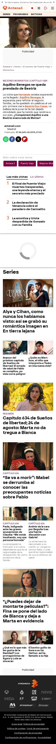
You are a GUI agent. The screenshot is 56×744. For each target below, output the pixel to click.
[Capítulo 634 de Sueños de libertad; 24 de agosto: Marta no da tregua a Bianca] (28, 397)
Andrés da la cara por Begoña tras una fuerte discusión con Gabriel (39, 532)
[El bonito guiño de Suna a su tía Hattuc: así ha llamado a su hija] (41, 638)
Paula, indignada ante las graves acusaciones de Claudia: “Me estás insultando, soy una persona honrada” (14, 533)
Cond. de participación (38, 728)
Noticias (36, 14)
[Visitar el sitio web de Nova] (46, 692)
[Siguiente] (54, 2)
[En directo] (32, 8)
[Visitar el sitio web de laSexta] (22, 692)
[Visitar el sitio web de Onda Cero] (34, 699)
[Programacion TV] (39, 8)
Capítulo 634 (11, 473)
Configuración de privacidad (28, 733)
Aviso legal (16, 724)
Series (6, 14)
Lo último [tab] (37, 176)
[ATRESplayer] (45, 8)
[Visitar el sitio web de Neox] (34, 692)
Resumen (8, 414)
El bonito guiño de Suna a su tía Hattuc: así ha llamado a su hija (40, 651)
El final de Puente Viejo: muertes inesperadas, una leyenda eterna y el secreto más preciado (29, 188)
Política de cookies (16, 728)
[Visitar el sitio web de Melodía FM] (12, 705)
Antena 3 (7, 66)
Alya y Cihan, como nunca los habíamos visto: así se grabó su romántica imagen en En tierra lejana (25, 321)
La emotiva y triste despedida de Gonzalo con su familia (28, 221)
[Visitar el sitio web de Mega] (9, 699)
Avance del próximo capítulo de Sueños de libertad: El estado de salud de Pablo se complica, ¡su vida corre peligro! (14, 365)
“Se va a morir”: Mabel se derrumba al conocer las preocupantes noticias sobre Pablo (27, 487)
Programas (20, 14)
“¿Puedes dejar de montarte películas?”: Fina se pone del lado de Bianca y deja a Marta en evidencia (26, 611)
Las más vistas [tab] (17, 176)
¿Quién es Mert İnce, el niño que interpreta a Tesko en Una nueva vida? (40, 361)
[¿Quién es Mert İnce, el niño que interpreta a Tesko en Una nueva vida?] (41, 348)
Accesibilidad (44, 737)
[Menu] (52, 8)
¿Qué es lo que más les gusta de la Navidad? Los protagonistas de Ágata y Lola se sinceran (14, 654)
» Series (17, 66)
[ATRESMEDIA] (28, 683)
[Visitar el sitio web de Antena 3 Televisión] (9, 692)
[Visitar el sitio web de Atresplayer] (28, 705)
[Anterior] (2, 2)
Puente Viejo (27, 163)
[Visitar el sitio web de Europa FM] (46, 699)
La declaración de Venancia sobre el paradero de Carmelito (28, 206)
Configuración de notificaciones (20, 737)
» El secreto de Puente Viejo (35, 66)
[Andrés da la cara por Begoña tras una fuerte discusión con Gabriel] (41, 514)
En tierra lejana (12, 2)
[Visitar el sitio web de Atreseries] (22, 699)
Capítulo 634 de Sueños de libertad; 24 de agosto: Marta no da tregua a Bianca (27, 425)
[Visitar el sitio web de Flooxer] (43, 705)
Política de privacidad (34, 724)
